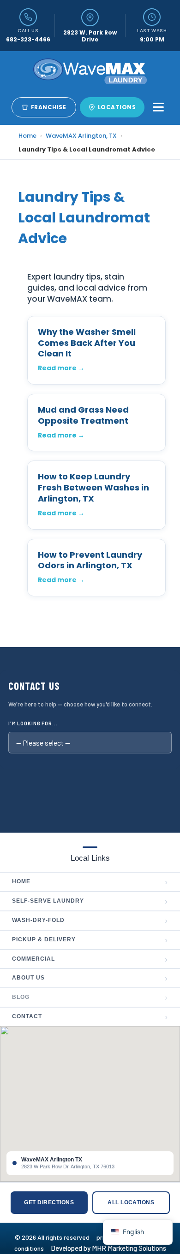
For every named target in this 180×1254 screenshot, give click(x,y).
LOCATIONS (117, 107)
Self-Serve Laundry (90, 901)
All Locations (131, 1202)
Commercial (90, 959)
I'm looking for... (33, 723)
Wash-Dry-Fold (90, 920)
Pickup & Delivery (90, 940)
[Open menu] (158, 107)
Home (27, 135)
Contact (90, 1016)
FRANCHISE (48, 107)
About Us (90, 978)
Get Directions (49, 1202)
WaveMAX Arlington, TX (81, 135)
